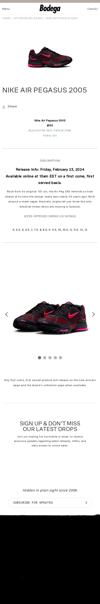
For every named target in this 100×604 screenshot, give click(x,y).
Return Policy (13, 597)
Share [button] (12, 106)
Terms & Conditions (17, 587)
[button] (6, 9)
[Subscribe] (86, 502)
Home (6, 18)
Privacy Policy (14, 592)
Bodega (24, 602)
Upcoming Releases (28, 18)
